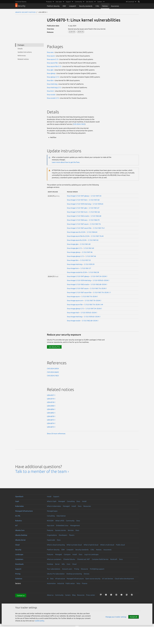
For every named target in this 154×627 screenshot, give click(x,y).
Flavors (71, 535)
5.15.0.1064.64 (92, 232)
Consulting (71, 501)
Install (49, 496)
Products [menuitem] (49, 1)
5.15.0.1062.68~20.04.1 (90, 320)
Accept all (133, 617)
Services (71, 530)
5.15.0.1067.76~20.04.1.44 (93, 304)
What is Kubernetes (54, 506)
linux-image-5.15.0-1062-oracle (78, 216)
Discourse (84, 569)
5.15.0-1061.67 (94, 208)
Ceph (17, 501)
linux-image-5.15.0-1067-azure (77, 224)
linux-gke (50, 70)
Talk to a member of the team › (42, 471)
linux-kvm (50, 91)
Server (57, 564)
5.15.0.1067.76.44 (97, 236)
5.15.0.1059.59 (89, 264)
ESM (64, 6)
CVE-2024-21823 (79, 124)
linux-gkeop (51, 73)
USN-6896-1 (51, 409)
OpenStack (19, 496)
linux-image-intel (73, 312)
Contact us (21, 595)
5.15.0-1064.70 (94, 220)
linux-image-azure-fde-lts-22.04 (78, 236)
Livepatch (72, 6)
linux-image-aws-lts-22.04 (76, 232)
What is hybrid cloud (91, 545)
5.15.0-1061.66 (94, 212)
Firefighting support (97, 569)
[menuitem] (131, 1)
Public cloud (120, 545)
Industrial (60, 583)
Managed (61, 501)
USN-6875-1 (51, 420)
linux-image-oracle (73, 320)
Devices (86, 574)
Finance (84, 583)
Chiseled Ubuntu (69, 559)
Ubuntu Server (20, 540)
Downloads (19, 564)
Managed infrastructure (24, 511)
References (22, 55)
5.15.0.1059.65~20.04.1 (89, 312)
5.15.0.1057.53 (85, 260)
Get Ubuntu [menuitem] (89, 1)
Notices (105, 6)
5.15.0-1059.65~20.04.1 (101, 280)
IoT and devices (107, 578)
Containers (19, 559)
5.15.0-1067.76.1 (99, 228)
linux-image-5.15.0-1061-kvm (77, 212)
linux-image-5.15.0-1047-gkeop (78, 196)
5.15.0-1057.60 (94, 200)
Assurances (115, 6)
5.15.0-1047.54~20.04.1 (99, 276)
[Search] (138, 1)
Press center (90, 595)
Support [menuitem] (68, 1)
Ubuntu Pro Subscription (56, 574)
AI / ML (17, 516)
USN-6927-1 (51, 395)
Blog (73, 595)
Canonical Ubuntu (20, 1)
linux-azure (51, 56)
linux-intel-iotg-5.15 (54, 87)
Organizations (52, 535)
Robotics (18, 520)
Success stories (60, 530)
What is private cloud (74, 545)
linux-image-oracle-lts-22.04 (77, 272)
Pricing (76, 569)
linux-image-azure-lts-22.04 (76, 240)
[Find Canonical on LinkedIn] (111, 595)
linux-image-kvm (73, 268)
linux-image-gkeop (73, 252)
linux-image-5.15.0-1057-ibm (77, 200)
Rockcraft (113, 559)
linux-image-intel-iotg (74, 264)
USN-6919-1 (51, 399)
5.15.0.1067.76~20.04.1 (89, 296)
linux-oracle (51, 94)
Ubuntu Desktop (21, 535)
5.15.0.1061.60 (85, 244)
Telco (78, 583)
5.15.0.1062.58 (94, 272)
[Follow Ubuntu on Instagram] (116, 595)
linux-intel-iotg (52, 84)
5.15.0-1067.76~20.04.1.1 (102, 292)
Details (20, 48)
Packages (21, 45)
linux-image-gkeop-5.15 (75, 256)
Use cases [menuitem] (59, 1)
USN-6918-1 (51, 402)
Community (70, 520)
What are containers (54, 559)
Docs (78, 501)
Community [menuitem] (78, 1)
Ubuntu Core (19, 530)
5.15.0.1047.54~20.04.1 (94, 308)
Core (68, 564)
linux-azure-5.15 (52, 59)
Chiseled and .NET (83, 559)
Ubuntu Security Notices (25, 12)
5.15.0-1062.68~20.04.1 (99, 284)
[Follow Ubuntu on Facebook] (106, 595)
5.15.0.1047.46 (87, 252)
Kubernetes (19, 506)
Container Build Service (100, 559)
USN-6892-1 (51, 413)
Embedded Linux (62, 525)
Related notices (23, 59)
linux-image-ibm (72, 260)
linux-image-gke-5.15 (74, 248)
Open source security (92, 578)
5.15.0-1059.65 (98, 204)
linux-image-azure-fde (75, 304)
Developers (63, 535)
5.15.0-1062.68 (96, 216)
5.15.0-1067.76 (95, 224)
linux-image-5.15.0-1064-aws (77, 220)
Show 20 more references (56, 433)
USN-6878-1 (51, 416)
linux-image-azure (73, 296)
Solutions (18, 578)
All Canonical (130, 1)
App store (50, 525)
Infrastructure (60, 578)
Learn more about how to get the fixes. (66, 162)
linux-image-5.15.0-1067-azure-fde (79, 228)
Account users (67, 569)
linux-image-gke (72, 244)
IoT (16, 525)
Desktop (50, 564)
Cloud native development (124, 578)
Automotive (51, 583)
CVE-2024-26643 (53, 372)
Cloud (17, 545)
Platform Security (53, 6)
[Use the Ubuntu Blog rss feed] (132, 595)
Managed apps (52, 511)
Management (75, 525)
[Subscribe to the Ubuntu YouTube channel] (122, 595)
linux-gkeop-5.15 (53, 77)
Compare (67, 554)
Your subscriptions (53, 569)
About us (50, 595)
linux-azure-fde (52, 63)
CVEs (97, 6)
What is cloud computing (56, 545)
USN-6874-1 (51, 423)
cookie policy (39, 621)
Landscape (19, 554)
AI (47, 578)
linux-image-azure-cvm (75, 300)
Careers (68, 595)
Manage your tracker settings (116, 617)
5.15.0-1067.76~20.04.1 (98, 288)
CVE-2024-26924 (53, 368)
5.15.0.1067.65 (93, 240)
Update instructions (25, 52)
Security (18, 549)
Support (56, 496)
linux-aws (50, 52)
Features (50, 530)
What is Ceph (51, 501)
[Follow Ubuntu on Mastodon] (101, 595)
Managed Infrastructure (75, 578)
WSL (63, 564)
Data (51, 578)
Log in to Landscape (91, 554)
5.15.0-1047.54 (96, 196)
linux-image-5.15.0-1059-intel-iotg (79, 204)
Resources (87, 506)
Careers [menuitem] (99, 1)
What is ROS (59, 520)
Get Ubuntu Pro (54, 347)
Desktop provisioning (74, 574)
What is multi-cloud (107, 545)
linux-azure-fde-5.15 (54, 66)
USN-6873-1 (51, 427)
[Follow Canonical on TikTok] (127, 595)
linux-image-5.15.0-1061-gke (77, 208)
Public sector (70, 583)
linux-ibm (50, 80)
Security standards (85, 6)
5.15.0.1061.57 (86, 268)
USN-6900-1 (51, 406)
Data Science (61, 516)
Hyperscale (51, 540)
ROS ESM (50, 520)
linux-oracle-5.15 (53, 98)
